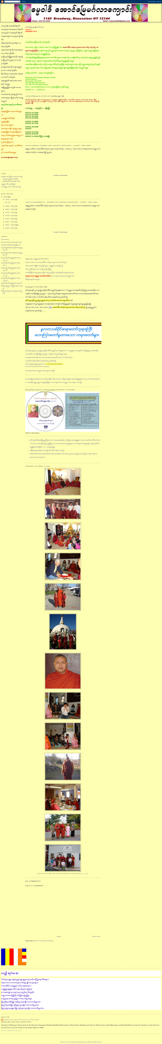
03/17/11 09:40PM (31, 118)
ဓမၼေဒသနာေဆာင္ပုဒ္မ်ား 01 (10, 245)
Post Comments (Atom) (44, 941)
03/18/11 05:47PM (31, 123)
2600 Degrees (97, 1042)
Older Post (96, 936)
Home (59, 936)
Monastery (5, 239)
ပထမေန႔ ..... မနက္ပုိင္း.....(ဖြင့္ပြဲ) (37, 108)
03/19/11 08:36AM (31, 127)
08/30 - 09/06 (10, 206)
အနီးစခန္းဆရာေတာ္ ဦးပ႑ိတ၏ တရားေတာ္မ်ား (47, 450)
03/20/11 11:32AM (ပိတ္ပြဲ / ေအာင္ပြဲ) (37, 136)
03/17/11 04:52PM (31, 114)
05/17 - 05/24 (10, 225)
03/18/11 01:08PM (31, 121)
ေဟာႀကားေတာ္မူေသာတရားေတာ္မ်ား (40, 371)
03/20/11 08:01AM (31, 134)
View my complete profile (11, 1030)
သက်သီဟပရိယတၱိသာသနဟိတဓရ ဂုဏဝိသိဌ (44, 363)
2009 (5, 197)
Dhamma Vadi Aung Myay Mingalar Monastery (21, 1019)
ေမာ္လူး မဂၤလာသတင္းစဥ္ (11, 187)
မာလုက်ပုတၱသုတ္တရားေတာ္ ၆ (11, 283)
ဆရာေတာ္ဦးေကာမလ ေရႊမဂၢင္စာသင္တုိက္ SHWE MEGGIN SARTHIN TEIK (12, 179)
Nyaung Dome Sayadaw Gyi (11, 242)
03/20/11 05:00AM (31, 132)
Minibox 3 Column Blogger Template (71, 1042)
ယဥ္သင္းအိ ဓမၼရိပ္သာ (8, 184)
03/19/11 (28, 128)
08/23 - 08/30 (10, 209)
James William (88, 1042)
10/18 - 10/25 (10, 199)
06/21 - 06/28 (10, 219)
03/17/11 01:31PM (31, 113)
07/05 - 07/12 (10, 215)
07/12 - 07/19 (10, 212)
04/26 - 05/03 (10, 228)
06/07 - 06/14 (10, 222)
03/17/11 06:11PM (31, 116)
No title (7, 202)
